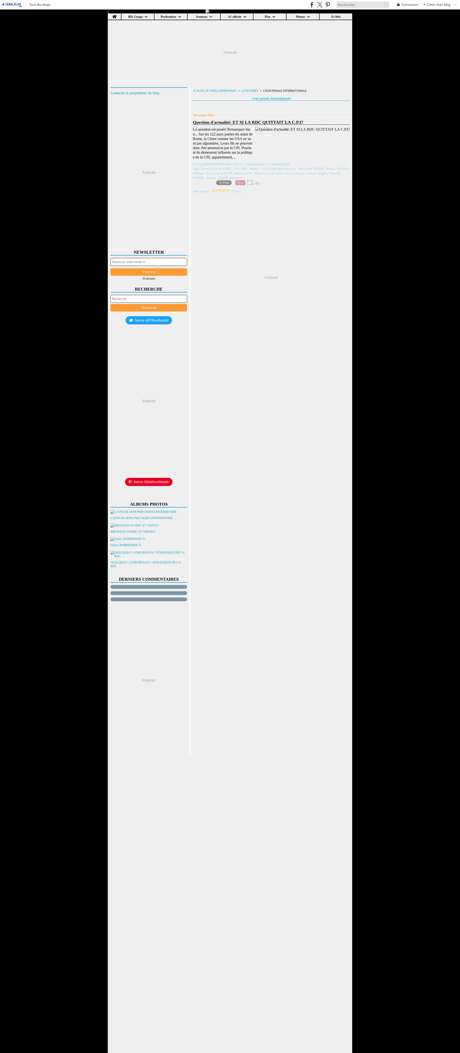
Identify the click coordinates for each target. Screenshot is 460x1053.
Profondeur (168, 16)
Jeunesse (201, 16)
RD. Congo (135, 16)
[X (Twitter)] (320, 4)
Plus (267, 16)
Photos (300, 16)
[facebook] (312, 4)
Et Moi (336, 16)
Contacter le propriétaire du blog (134, 93)
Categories (250, 91)
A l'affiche (235, 16)
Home (114, 15)
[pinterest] (328, 4)
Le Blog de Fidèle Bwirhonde (215, 91)
